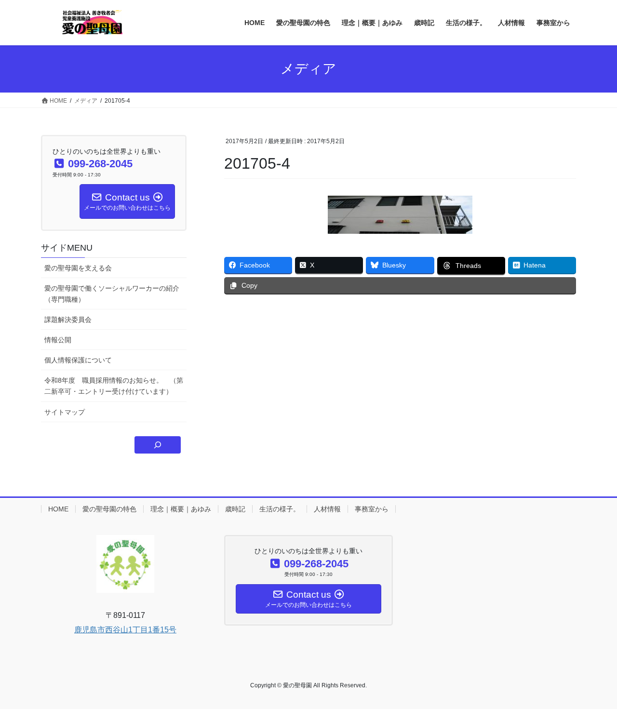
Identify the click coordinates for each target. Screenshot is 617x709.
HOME (58, 509)
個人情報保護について (78, 360)
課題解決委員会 (68, 319)
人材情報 (327, 509)
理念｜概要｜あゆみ (180, 509)
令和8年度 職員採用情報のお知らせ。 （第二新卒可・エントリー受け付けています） (113, 385)
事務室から (372, 509)
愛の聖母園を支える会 (78, 268)
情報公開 (57, 340)
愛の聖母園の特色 (109, 509)
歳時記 (235, 509)
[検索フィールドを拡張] (157, 445)
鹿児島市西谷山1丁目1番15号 (125, 630)
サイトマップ (64, 412)
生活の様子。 (279, 509)
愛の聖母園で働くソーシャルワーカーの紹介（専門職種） (111, 293)
